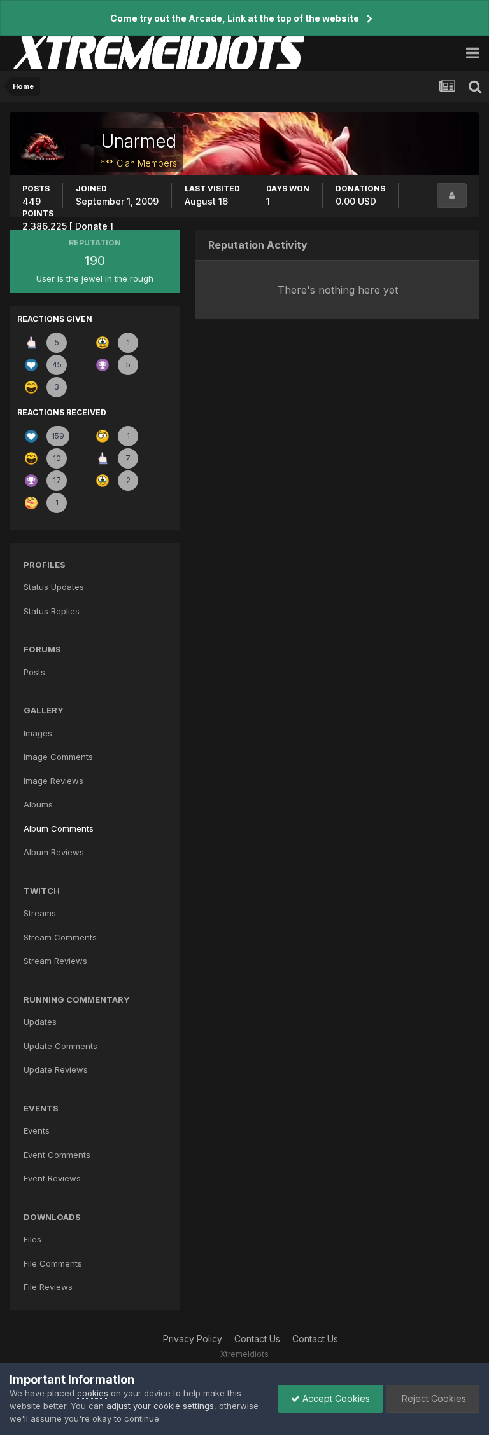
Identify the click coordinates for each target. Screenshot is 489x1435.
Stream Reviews (55, 961)
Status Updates (54, 587)
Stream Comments (60, 937)
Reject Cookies (432, 1398)
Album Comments (59, 828)
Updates (40, 1022)
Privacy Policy (192, 1338)
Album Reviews (54, 852)
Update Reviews (56, 1069)
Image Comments (58, 757)
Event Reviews (52, 1178)
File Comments (53, 1263)
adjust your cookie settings (160, 1406)
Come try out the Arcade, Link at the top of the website (234, 18)
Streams (40, 913)
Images (38, 733)
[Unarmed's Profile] (452, 195)
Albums (38, 804)
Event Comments (57, 1155)
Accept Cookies (335, 1398)
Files (32, 1239)
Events (37, 1130)
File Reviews (48, 1287)
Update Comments (60, 1046)
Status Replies (52, 611)
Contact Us (257, 1338)
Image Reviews (53, 781)
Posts (34, 672)
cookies (92, 1393)
